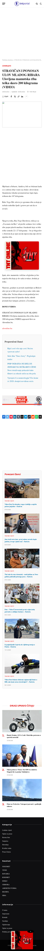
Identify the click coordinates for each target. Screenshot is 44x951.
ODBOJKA (5, 884)
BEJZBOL (5, 892)
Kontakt (4, 917)
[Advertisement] (22, 33)
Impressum (5, 914)
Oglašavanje (6, 924)
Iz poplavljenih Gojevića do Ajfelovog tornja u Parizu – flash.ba (20, 645)
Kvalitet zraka (6, 848)
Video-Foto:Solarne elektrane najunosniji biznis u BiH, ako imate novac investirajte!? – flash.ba (21, 680)
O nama (4, 910)
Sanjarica (5, 841)
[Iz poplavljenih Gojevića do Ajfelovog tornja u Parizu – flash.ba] (22, 628)
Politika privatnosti (8, 932)
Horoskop (5, 845)
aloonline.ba (7, 328)
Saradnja (5, 921)
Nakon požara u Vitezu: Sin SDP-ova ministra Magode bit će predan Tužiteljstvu (22, 770)
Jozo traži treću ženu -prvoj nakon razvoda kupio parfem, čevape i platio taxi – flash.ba (21, 540)
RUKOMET (6, 877)
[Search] (36, 3)
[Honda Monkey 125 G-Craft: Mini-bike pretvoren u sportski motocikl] (22, 721)
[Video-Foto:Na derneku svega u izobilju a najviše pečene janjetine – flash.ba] (22, 488)
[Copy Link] (18, 96)
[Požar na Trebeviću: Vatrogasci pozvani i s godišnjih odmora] (22, 790)
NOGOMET (6, 866)
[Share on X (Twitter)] (15, 96)
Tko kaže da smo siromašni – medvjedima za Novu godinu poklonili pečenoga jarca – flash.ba (21, 575)
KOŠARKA (6, 874)
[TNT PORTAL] (22, 3)
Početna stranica (7, 60)
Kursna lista (6, 837)
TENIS (4, 870)
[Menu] (3, 3)
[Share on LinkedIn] (22, 96)
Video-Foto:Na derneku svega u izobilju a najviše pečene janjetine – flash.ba (21, 505)
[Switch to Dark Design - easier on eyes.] (40, 4)
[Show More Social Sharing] (26, 96)
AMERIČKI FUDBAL (9, 888)
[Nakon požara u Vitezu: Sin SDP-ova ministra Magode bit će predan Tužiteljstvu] (22, 755)
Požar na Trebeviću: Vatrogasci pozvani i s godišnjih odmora (24, 805)
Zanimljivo (6, 66)
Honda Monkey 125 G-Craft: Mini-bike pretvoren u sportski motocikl (24, 736)
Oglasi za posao (7, 834)
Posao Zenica (6, 852)
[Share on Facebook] (11, 96)
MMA (4, 895)
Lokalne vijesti (7, 830)
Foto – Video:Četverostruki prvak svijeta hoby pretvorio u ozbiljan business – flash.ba (20, 610)
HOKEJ (4, 881)
